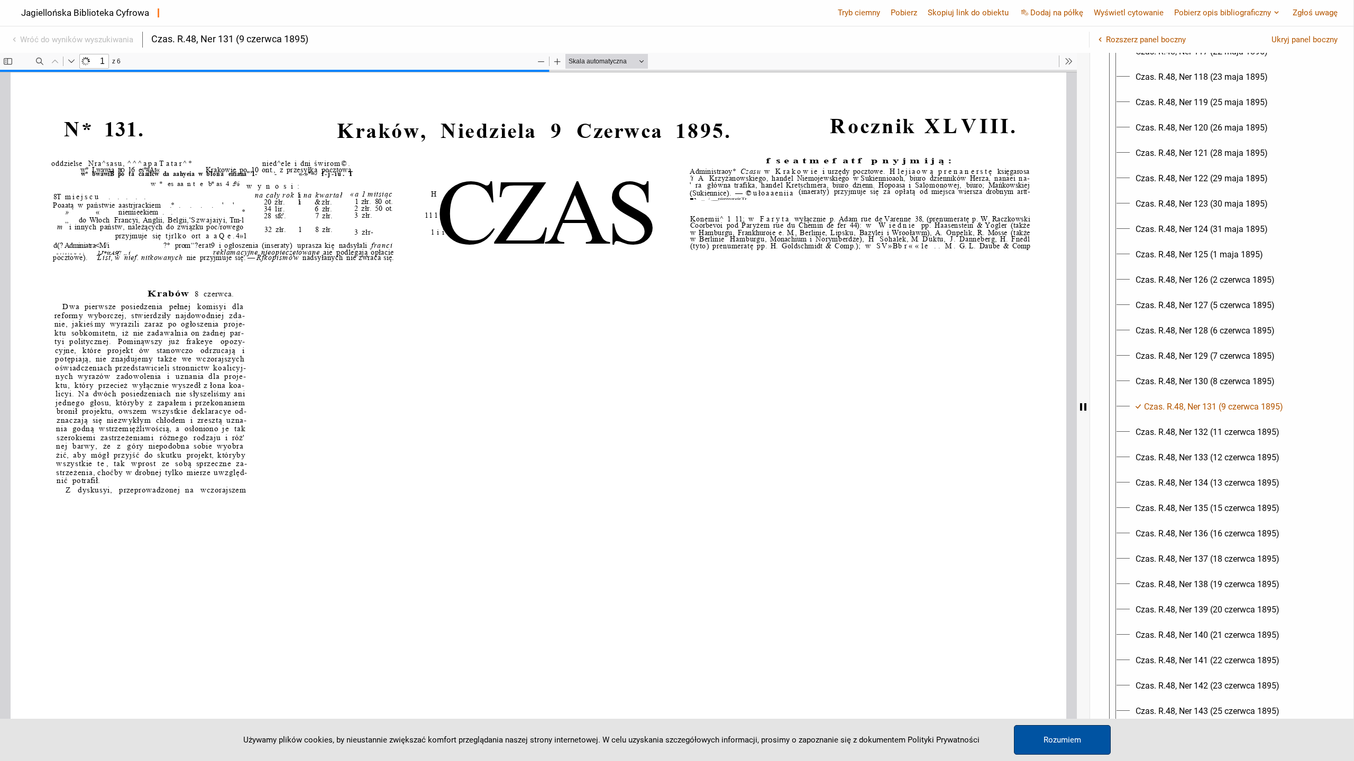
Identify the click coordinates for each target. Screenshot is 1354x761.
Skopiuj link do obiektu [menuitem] (968, 12)
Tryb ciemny (859, 12)
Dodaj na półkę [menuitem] (1056, 12)
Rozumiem (1062, 740)
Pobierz (904, 12)
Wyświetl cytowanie (1129, 12)
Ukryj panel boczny (1304, 39)
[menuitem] (1201, 77)
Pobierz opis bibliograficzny (1222, 12)
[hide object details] (1083, 407)
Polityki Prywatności (944, 740)
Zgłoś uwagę (1315, 12)
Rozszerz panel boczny (1146, 39)
